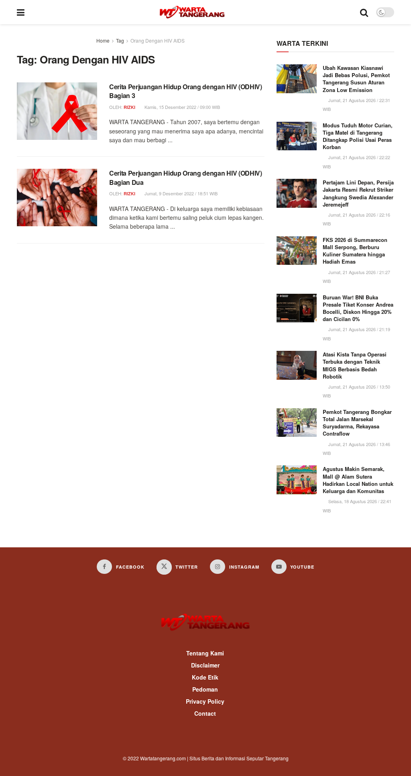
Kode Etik (205, 677)
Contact (205, 713)
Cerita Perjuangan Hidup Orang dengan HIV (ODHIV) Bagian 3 (185, 91)
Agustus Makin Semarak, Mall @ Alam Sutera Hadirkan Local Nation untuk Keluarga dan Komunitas (358, 480)
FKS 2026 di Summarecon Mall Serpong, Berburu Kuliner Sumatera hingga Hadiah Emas (355, 251)
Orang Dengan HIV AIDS (157, 40)
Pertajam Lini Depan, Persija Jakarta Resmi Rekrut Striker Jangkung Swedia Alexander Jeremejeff (358, 193)
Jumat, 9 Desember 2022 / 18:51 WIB (180, 193)
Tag (120, 40)
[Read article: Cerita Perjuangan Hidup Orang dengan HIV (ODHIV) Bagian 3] (57, 111)
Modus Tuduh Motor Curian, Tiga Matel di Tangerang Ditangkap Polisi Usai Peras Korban (358, 136)
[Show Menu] (20, 12)
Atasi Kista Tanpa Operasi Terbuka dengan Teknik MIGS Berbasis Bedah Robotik (355, 365)
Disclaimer (205, 665)
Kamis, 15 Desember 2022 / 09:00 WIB (181, 107)
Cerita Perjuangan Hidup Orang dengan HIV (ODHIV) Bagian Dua (185, 177)
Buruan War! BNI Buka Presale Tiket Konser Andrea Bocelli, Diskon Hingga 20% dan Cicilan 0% (358, 308)
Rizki (129, 107)
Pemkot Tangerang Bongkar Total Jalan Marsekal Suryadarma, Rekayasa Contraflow (357, 423)
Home (103, 40)
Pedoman (205, 689)
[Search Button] (364, 12)
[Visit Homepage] (192, 12)
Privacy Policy (205, 701)
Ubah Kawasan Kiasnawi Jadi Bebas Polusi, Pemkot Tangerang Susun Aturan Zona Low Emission (356, 79)
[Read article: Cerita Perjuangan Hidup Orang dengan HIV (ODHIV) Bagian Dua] (57, 197)
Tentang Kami (205, 653)
